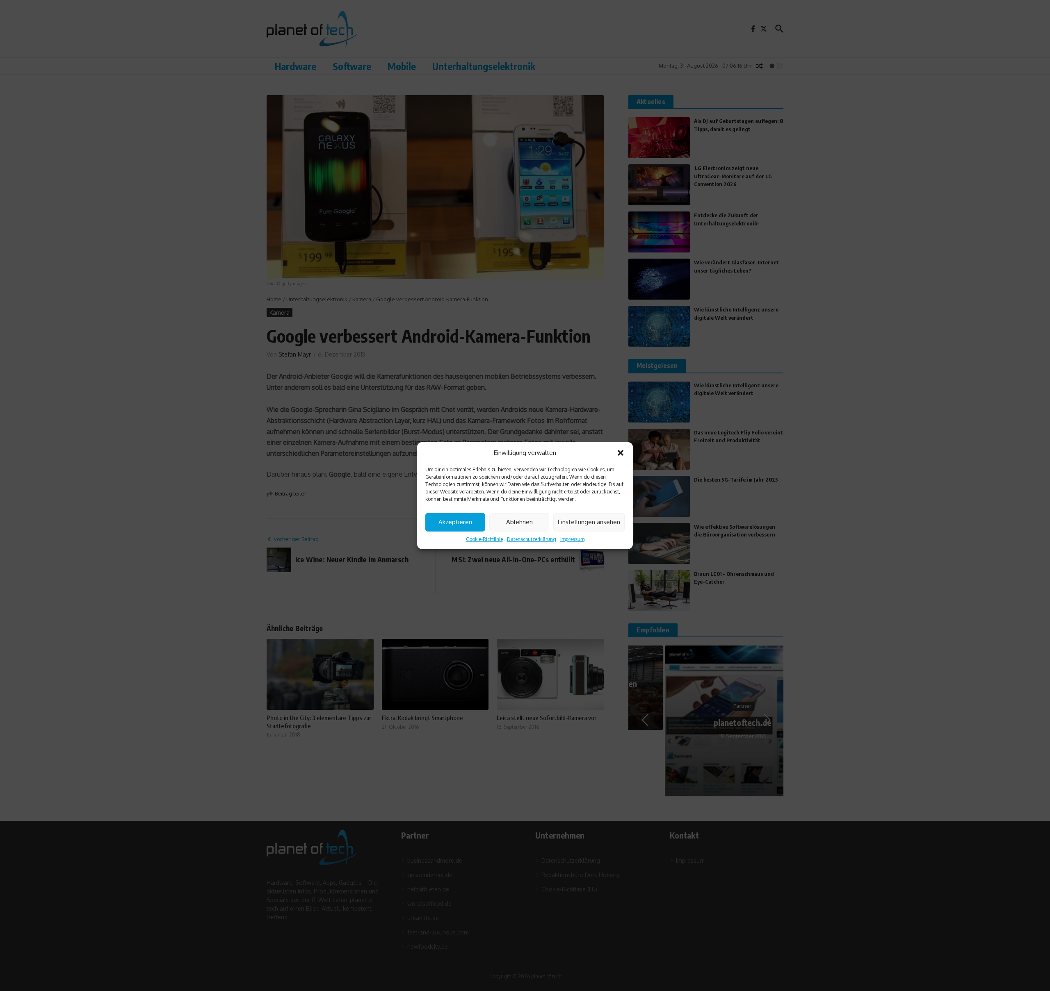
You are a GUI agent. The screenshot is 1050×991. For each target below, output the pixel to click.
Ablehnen (519, 522)
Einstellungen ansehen (589, 522)
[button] (620, 453)
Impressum (572, 539)
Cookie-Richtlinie (484, 539)
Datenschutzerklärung (531, 539)
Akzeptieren (455, 522)
